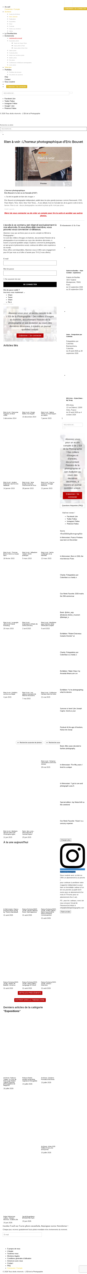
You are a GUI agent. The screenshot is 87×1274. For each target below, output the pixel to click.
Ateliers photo (13, 57)
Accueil (7, 7)
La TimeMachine (11, 33)
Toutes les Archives (14, 14)
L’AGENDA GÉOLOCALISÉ (15, 38)
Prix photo (12, 60)
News (10, 24)
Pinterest (10, 108)
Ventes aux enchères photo (16, 55)
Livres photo (12, 65)
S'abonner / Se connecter (30, 335)
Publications (12, 19)
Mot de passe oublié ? (11, 290)
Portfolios (8, 70)
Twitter (10, 101)
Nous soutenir (10, 82)
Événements (9, 36)
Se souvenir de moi (12, 279)
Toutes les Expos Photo (20, 43)
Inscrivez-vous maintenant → (14, 292)
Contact (7, 79)
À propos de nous (13, 1249)
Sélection (8, 67)
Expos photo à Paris (19, 45)
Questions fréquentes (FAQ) (72, 505)
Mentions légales (13, 1256)
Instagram (11, 103)
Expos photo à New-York (20, 48)
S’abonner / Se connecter (16, 87)
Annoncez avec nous (15, 1261)
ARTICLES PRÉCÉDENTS (30, 993)
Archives (8, 12)
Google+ (9, 106)
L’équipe (10, 1251)
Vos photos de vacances (16, 74)
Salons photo (12, 50)
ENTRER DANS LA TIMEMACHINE (30, 1000)
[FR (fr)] (71, 4)
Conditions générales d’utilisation (19, 1258)
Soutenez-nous (12, 1253)
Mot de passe (8, 269)
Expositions (12, 21)
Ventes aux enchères (15, 28)
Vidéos (11, 31)
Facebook (10, 99)
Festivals (11, 26)
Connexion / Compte (12, 9)
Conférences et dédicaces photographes (20, 62)
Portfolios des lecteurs (15, 72)
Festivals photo (13, 53)
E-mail (5, 259)
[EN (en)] (71, 6)
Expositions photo (14, 41)
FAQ (6, 77)
